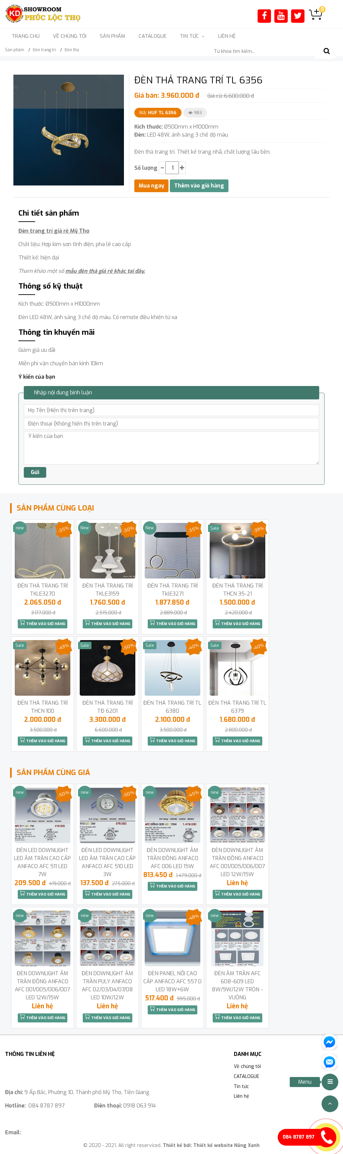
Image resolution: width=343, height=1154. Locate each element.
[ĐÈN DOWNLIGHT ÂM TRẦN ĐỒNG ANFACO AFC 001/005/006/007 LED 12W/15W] (237, 815)
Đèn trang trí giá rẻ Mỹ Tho (53, 230)
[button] (118, 80)
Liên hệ (227, 36)
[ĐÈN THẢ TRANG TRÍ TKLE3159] (107, 551)
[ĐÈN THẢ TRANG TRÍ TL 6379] (237, 668)
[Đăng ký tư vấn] (329, 1061)
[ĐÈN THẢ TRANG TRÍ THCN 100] (42, 668)
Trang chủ (26, 36)
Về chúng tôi (69, 36)
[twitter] (298, 16)
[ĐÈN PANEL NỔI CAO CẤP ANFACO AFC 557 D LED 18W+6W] (172, 938)
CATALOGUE (152, 36)
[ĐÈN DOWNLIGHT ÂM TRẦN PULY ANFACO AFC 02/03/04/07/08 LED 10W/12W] (107, 938)
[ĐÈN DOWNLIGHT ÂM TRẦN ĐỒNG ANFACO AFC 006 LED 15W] (172, 815)
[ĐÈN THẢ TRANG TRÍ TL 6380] (172, 668)
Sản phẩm (112, 36)
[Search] (326, 51)
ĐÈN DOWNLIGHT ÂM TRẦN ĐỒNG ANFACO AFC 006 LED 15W (172, 858)
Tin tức (241, 1086)
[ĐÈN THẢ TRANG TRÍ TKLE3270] (42, 551)
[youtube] (281, 16)
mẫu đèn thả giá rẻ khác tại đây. (105, 271)
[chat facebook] (329, 1041)
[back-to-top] (330, 1103)
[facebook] (264, 16)
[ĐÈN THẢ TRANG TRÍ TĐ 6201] (107, 668)
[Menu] (330, 1082)
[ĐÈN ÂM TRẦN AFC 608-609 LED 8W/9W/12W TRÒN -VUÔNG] (237, 938)
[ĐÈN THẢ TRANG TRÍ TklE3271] (172, 551)
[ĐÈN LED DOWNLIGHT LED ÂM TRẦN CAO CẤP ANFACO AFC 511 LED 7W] (42, 815)
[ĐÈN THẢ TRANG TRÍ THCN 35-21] (237, 551)
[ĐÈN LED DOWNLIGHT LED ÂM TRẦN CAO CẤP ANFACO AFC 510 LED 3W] (107, 815)
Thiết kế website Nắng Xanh (226, 1145)
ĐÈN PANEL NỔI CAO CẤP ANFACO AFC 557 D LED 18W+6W (172, 981)
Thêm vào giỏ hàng (45, 623)
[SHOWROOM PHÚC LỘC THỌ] (43, 13)
